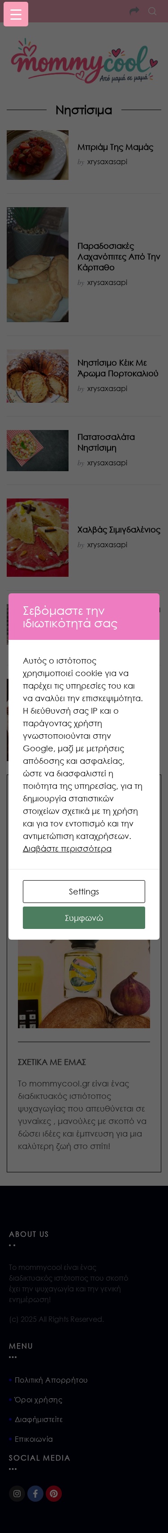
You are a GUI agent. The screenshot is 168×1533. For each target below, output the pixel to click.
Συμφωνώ (84, 918)
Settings (84, 891)
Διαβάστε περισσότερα (67, 848)
